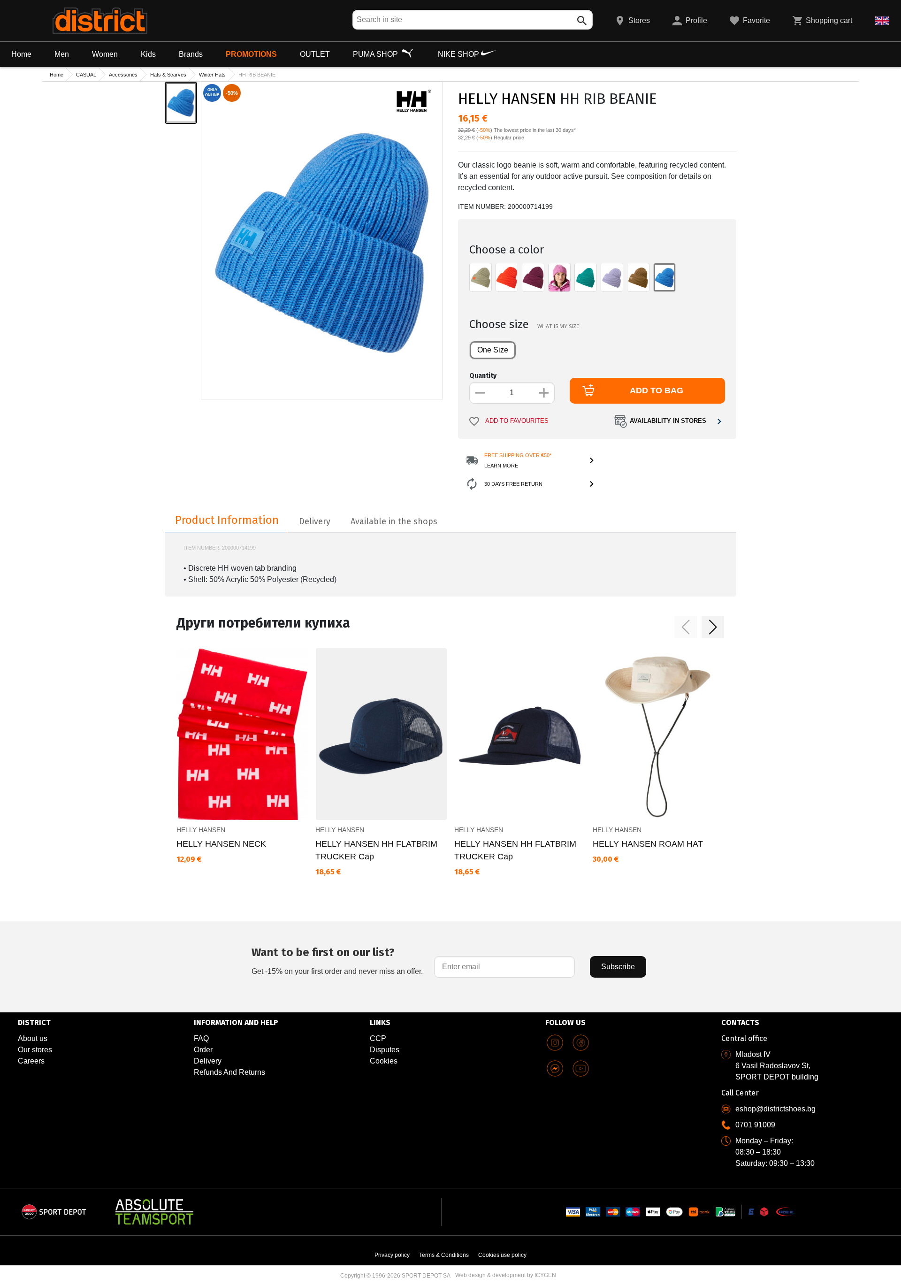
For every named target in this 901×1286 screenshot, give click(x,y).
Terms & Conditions (444, 1255)
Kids (148, 54)
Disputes (384, 1050)
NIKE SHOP (459, 54)
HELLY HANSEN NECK (221, 844)
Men (61, 54)
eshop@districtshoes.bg (775, 1109)
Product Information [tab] (227, 520)
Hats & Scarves (168, 74)
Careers (31, 1061)
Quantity (482, 376)
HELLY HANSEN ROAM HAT (648, 844)
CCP (378, 1038)
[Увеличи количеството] (544, 393)
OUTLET (315, 54)
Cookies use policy (502, 1255)
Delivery (207, 1061)
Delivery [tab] (314, 521)
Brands (191, 54)
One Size (492, 350)
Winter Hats (212, 74)
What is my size (558, 325)
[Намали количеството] (480, 393)
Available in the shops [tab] (394, 521)
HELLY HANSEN (507, 98)
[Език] (882, 20)
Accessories (123, 74)
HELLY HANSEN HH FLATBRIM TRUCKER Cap (376, 850)
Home (21, 54)
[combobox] (472, 20)
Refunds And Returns (229, 1072)
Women (105, 54)
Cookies (383, 1061)
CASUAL (86, 74)
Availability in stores (668, 421)
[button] (685, 627)
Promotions (251, 54)
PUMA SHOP (376, 54)
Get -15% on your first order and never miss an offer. (337, 960)
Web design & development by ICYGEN (505, 1275)
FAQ (201, 1038)
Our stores (35, 1050)
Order (203, 1050)
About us (32, 1038)
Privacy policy (392, 1255)
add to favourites (517, 421)
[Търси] (582, 20)
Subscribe (618, 967)
